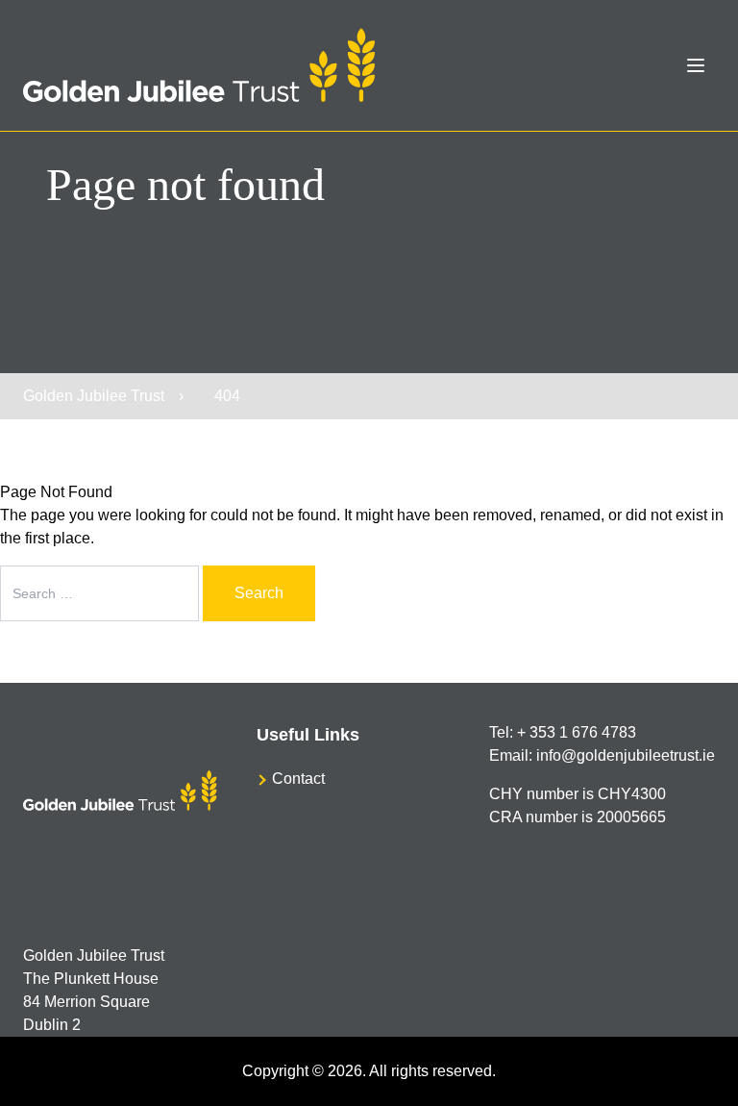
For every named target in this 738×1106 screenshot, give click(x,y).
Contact (298, 778)
